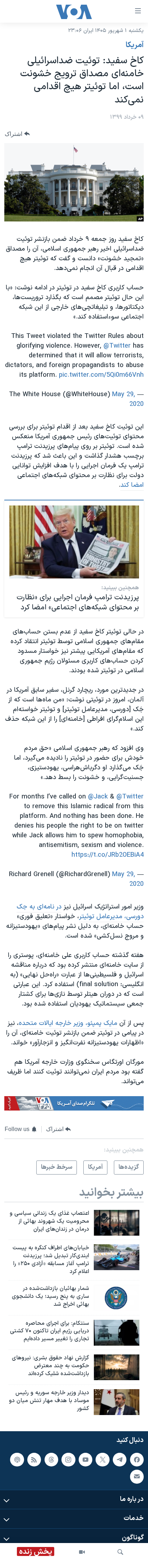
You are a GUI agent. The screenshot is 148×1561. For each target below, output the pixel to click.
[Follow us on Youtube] (85, 1459)
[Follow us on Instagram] (68, 1459)
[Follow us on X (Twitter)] (102, 1459)
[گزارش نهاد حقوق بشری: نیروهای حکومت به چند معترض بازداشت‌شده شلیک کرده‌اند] (116, 1367)
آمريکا (135, 45)
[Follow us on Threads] (51, 1459)
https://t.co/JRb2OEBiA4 (107, 855)
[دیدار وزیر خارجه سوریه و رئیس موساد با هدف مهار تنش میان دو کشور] (116, 1402)
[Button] (17, 134)
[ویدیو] (82, 1552)
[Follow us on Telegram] (119, 1459)
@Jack (98, 797)
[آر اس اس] (34, 1459)
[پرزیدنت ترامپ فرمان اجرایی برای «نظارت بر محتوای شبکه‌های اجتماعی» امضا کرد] (74, 541)
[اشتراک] (137, 1477)
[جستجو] (120, 1552)
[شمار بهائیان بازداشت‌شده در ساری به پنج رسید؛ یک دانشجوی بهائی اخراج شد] (116, 1298)
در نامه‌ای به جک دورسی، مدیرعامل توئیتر (80, 911)
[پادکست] (17, 1459)
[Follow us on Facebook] (137, 1459)
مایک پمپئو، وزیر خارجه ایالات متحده (68, 1023)
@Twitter (117, 346)
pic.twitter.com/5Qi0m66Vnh (101, 375)
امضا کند (132, 485)
